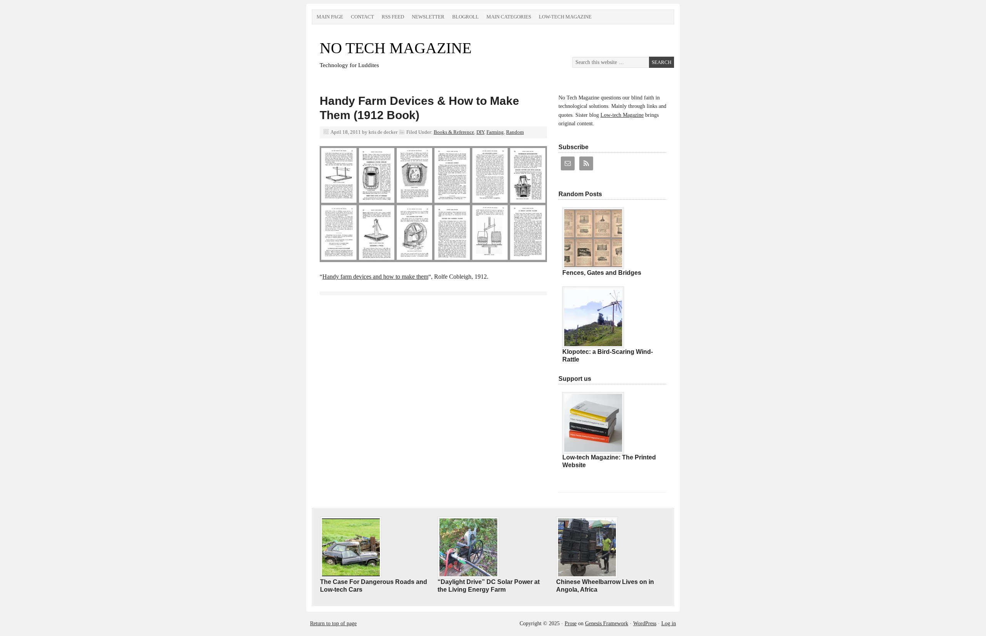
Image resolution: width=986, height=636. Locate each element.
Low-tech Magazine (565, 17)
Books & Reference (454, 132)
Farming (495, 132)
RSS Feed (393, 17)
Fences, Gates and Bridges (601, 272)
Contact (362, 17)
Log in (668, 623)
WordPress (644, 623)
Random (515, 132)
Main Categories (508, 17)
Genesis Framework (606, 623)
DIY (480, 132)
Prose (571, 623)
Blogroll (465, 17)
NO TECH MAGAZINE (395, 48)
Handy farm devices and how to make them (375, 276)
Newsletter (428, 17)
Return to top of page (333, 623)
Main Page (330, 17)
